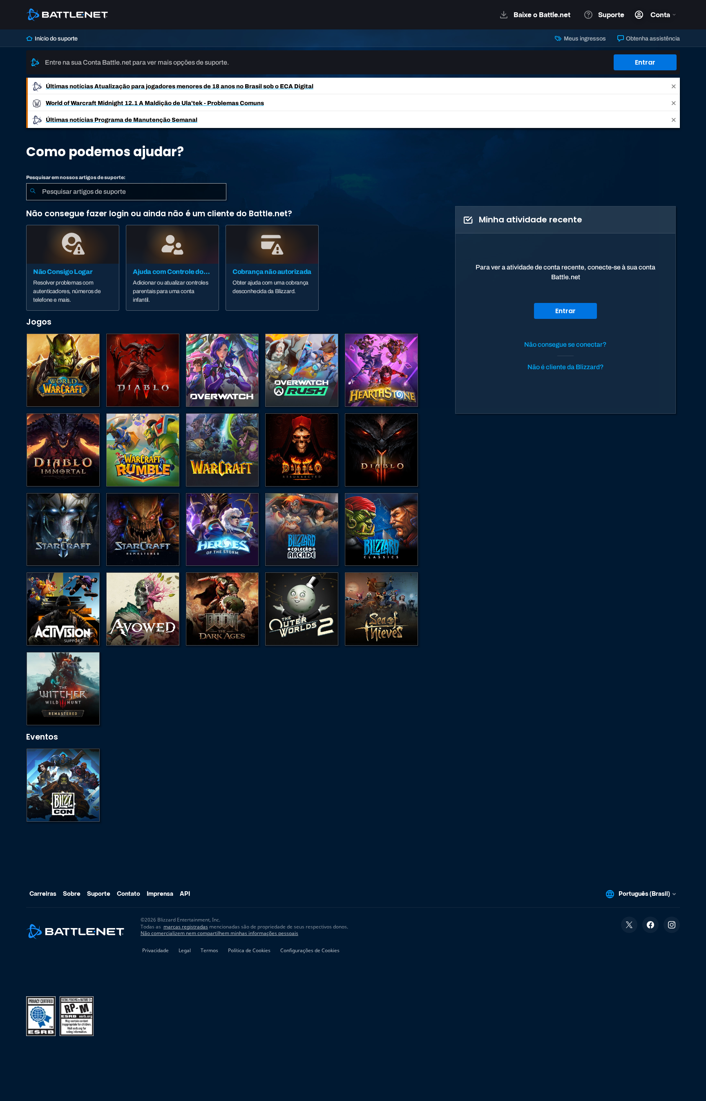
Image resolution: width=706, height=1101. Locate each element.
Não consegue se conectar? (565, 344)
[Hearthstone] (381, 370)
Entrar (645, 62)
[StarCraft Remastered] (143, 530)
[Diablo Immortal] (63, 450)
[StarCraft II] (63, 530)
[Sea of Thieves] (381, 609)
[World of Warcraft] (63, 370)
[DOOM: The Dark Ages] (222, 609)
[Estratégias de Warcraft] (222, 450)
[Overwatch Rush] (302, 370)
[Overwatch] (222, 370)
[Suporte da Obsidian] (143, 609)
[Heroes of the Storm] (222, 530)
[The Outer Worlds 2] (302, 609)
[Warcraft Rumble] (143, 450)
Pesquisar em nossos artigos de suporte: (75, 177)
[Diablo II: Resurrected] (302, 450)
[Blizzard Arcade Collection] (302, 530)
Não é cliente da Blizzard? (565, 366)
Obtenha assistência (652, 38)
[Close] (674, 86)
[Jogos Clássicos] (381, 530)
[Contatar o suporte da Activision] (63, 609)
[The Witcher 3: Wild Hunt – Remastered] (63, 689)
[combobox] (126, 191)
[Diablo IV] (143, 370)
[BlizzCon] (63, 785)
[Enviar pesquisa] (32, 191)
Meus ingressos (584, 38)
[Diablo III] (381, 450)
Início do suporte (56, 38)
